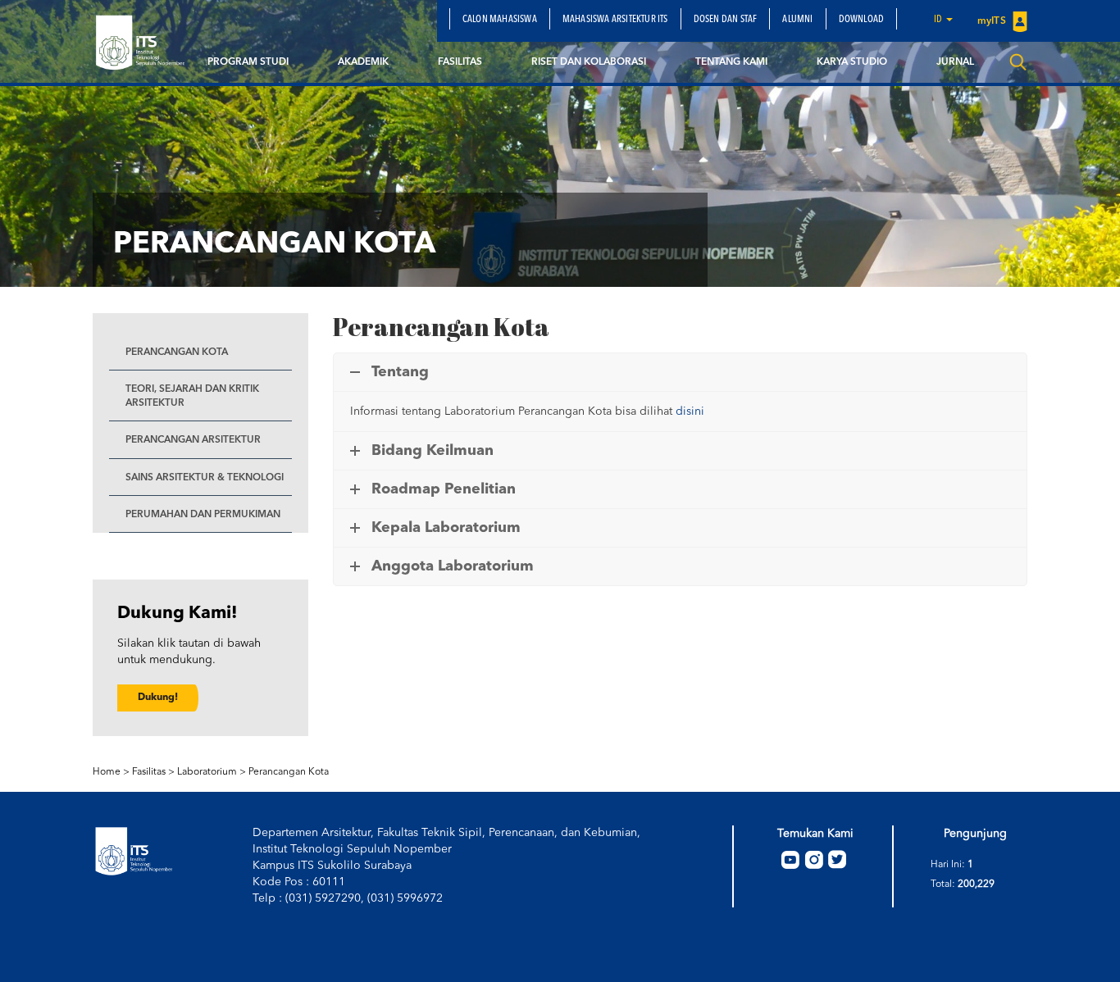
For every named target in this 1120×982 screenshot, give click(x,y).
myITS (992, 21)
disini (690, 411)
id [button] (939, 20)
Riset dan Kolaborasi (588, 62)
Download (862, 20)
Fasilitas (460, 62)
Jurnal (955, 62)
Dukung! (158, 697)
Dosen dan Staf (726, 20)
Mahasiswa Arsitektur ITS (615, 20)
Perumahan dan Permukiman (202, 515)
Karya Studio (852, 62)
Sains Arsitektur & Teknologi (204, 478)
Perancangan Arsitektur (193, 440)
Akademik (363, 62)
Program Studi (248, 62)
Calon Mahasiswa (499, 20)
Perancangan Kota (176, 352)
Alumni (797, 20)
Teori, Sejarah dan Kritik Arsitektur (192, 396)
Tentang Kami (731, 62)
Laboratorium (207, 772)
